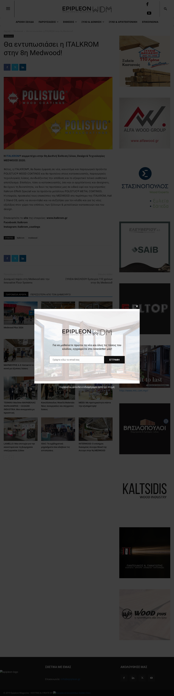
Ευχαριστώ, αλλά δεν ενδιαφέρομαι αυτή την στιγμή (87, 387)
